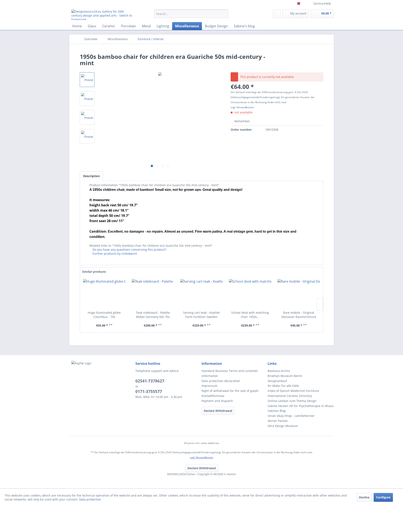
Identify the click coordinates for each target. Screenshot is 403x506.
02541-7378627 (149, 381)
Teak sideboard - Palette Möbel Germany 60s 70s (153, 315)
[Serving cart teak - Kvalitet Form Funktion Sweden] (201, 293)
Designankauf (277, 381)
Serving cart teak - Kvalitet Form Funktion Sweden (201, 315)
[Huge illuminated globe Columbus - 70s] (104, 293)
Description (91, 176)
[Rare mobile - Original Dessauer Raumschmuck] (298, 293)
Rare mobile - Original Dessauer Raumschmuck (298, 315)
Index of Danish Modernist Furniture (293, 391)
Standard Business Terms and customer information (230, 373)
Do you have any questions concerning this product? (129, 250)
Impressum (209, 386)
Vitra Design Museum (283, 426)
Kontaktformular (213, 396)
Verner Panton (278, 421)
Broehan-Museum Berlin (285, 376)
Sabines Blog (277, 411)
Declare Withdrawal (218, 411)
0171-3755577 (148, 391)
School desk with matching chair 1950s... (250, 315)
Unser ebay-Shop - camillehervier (291, 416)
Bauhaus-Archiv (279, 371)
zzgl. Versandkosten (242, 107)
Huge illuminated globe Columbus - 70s (104, 315)
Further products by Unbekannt (114, 254)
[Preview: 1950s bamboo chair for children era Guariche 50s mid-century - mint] (87, 98)
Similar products (94, 272)
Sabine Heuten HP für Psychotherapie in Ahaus (301, 406)
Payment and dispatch (217, 401)
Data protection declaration (221, 381)
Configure (383, 497)
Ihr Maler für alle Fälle (283, 386)
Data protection (90, 499)
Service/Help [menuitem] (322, 3)
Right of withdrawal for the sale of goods (230, 391)
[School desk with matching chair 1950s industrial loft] (250, 293)
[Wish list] (277, 13)
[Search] (224, 13)
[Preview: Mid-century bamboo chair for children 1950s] (87, 79)
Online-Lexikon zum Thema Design (292, 401)
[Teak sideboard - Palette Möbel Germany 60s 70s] (153, 293)
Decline (364, 497)
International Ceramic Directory (290, 396)
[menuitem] (191, 15)
